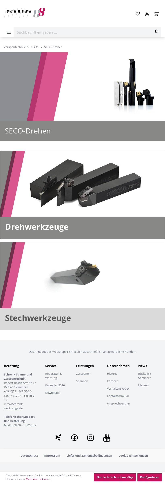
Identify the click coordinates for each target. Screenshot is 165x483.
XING (58, 438)
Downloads (52, 393)
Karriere (112, 381)
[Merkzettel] (137, 14)
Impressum (52, 455)
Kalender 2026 (55, 385)
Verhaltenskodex (118, 388)
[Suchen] (156, 31)
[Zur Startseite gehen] (24, 13)
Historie (112, 373)
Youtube (107, 438)
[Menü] (9, 32)
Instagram (91, 438)
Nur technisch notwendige (115, 477)
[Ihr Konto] (147, 14)
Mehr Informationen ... (38, 479)
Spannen (82, 381)
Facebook (74, 438)
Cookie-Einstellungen (133, 455)
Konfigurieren (149, 477)
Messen (143, 385)
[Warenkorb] (156, 14)
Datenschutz (29, 455)
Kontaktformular (118, 396)
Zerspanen (83, 373)
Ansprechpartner (118, 403)
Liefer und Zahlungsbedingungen (89, 455)
